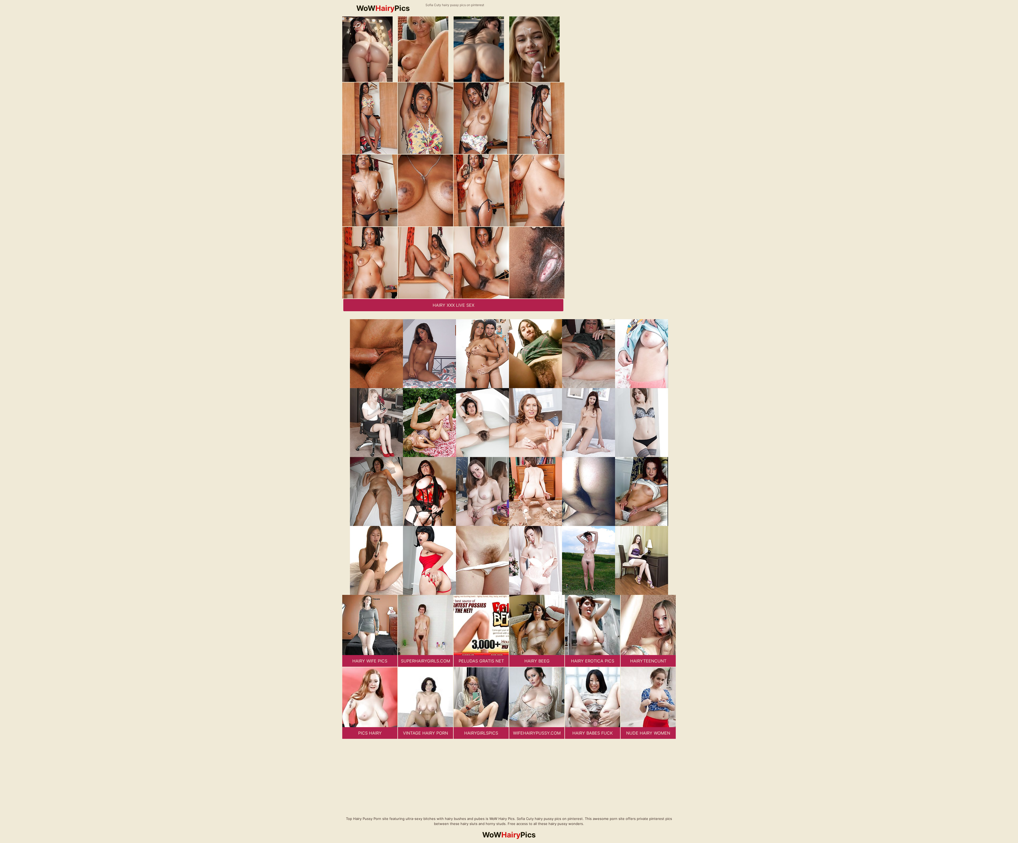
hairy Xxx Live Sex (453, 305)
